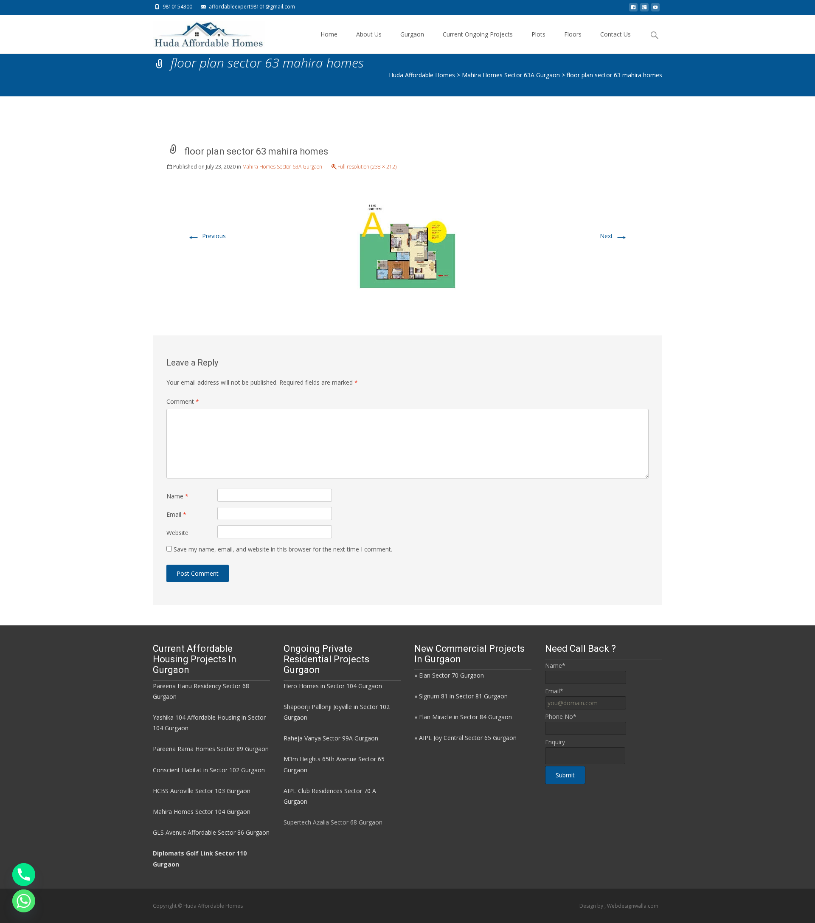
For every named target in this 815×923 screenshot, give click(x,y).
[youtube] (655, 10)
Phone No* (560, 716)
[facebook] (633, 10)
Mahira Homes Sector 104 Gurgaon (201, 812)
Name (177, 496)
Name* (555, 665)
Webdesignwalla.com (632, 905)
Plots (538, 34)
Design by (591, 905)
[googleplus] (644, 10)
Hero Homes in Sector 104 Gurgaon (333, 686)
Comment (182, 401)
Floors (573, 34)
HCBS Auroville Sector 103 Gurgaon (201, 791)
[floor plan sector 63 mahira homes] (407, 245)
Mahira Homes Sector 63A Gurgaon (282, 166)
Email (176, 514)
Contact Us (615, 34)
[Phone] (23, 874)
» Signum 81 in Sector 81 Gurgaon (461, 696)
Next (614, 236)
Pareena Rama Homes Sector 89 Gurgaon (211, 749)
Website (177, 533)
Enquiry (555, 742)
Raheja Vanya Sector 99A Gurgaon (331, 738)
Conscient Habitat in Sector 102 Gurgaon (209, 770)
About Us (369, 34)
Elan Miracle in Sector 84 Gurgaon (465, 717)
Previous (206, 236)
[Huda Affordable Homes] (202, 32)
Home (328, 34)
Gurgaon (412, 34)
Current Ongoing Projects (478, 34)
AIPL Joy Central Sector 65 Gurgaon (468, 738)
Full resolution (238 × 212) (366, 166)
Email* (554, 691)
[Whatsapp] (23, 900)
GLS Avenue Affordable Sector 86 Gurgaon (211, 832)
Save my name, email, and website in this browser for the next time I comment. (283, 549)
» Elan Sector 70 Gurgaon (449, 675)
